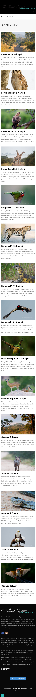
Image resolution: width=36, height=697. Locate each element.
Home (3, 17)
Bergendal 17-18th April (12, 286)
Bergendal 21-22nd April (12, 207)
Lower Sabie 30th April (11, 54)
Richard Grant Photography (20, 688)
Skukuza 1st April (9, 586)
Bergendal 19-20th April (12, 246)
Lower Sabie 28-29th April (13, 93)
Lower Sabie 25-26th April (13, 131)
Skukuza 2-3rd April (10, 549)
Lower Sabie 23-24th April (13, 169)
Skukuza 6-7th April (10, 473)
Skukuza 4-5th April (10, 513)
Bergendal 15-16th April (12, 322)
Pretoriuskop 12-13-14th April (15, 359)
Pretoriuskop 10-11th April (13, 398)
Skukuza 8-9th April (10, 437)
